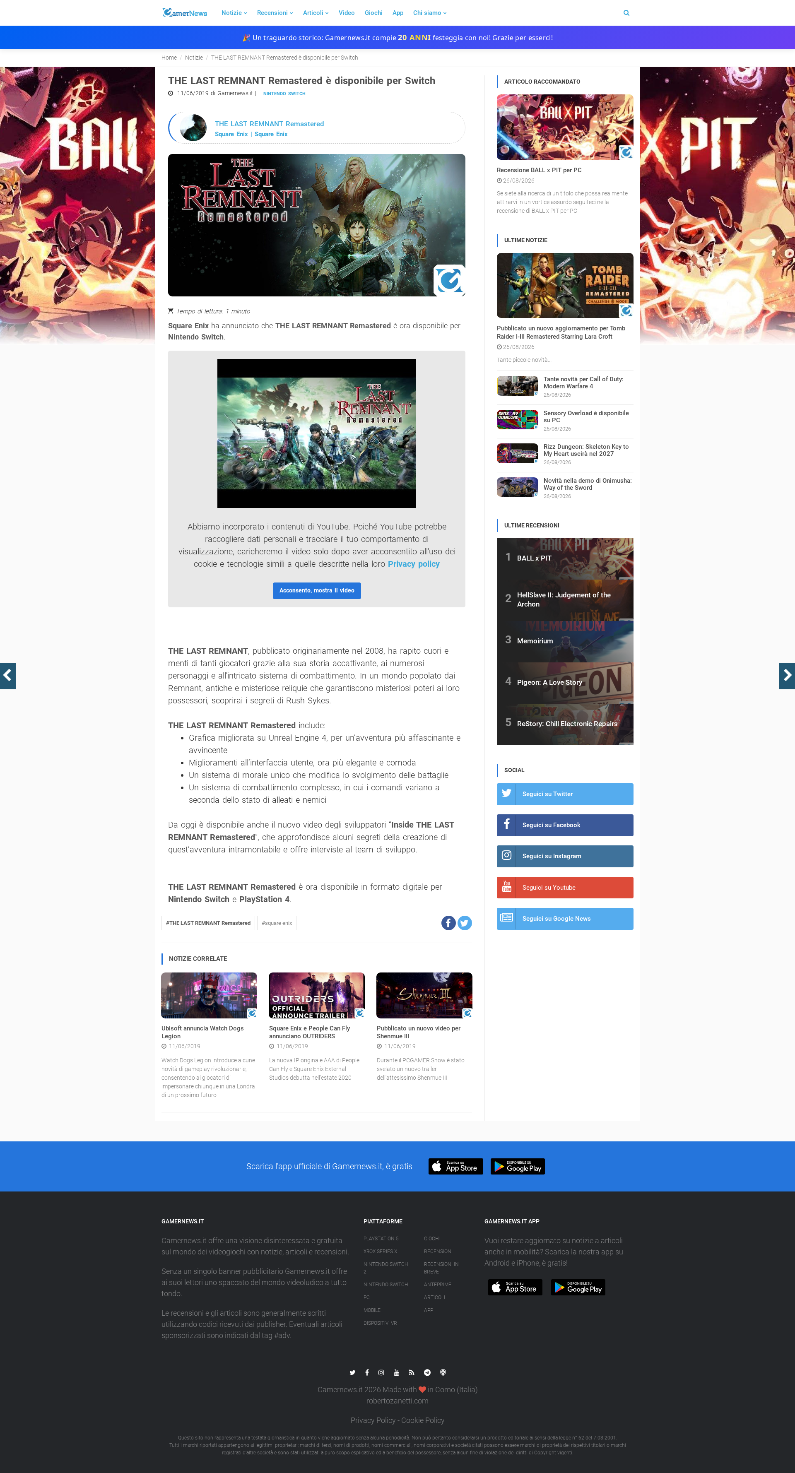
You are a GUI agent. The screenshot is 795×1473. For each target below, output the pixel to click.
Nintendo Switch (284, 93)
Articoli (313, 13)
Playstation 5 (381, 1239)
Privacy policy (414, 564)
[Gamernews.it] (184, 13)
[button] (448, 923)
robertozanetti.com (397, 1400)
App (398, 13)
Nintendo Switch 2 (386, 1268)
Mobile (372, 1310)
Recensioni (272, 13)
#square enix (277, 923)
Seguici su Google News (557, 918)
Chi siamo (427, 13)
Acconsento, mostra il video (316, 590)
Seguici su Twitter (548, 794)
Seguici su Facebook (552, 825)
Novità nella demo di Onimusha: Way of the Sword (588, 484)
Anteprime (437, 1285)
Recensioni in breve (441, 1268)
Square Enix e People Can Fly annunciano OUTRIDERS (309, 1032)
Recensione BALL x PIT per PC (539, 170)
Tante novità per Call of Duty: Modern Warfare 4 (584, 382)
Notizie (232, 13)
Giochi (374, 13)
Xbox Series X (380, 1251)
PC (367, 1297)
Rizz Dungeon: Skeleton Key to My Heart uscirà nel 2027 (586, 450)
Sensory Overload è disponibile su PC (586, 416)
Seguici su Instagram (552, 856)
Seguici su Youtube (549, 887)
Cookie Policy (423, 1420)
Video (347, 13)
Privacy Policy (373, 1420)
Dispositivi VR (380, 1323)
